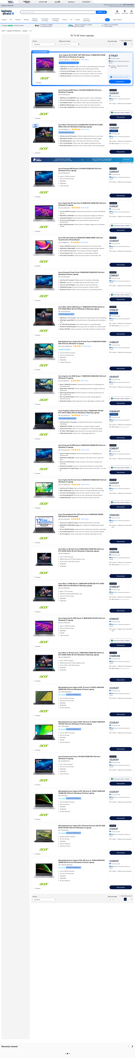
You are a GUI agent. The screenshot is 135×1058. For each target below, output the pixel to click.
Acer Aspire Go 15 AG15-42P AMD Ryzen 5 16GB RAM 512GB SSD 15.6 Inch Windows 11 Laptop (82, 56)
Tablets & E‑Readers (35, 19)
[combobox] (63, 12)
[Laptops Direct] (10, 2)
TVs (71, 19)
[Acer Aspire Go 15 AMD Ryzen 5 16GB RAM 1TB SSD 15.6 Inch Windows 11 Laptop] (44, 639)
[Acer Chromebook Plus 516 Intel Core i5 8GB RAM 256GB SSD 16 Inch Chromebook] (44, 535)
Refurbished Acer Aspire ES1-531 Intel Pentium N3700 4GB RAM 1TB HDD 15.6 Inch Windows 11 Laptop (81, 827)
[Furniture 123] (71, 2)
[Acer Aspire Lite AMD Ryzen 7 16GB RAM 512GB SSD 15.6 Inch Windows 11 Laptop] (44, 397)
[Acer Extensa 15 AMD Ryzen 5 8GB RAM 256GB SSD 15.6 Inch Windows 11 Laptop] (44, 466)
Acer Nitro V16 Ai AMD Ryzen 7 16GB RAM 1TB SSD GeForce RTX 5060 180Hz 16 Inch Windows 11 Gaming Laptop (81, 308)
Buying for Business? (7, 5)
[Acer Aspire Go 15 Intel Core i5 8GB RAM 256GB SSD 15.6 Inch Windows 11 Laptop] (44, 501)
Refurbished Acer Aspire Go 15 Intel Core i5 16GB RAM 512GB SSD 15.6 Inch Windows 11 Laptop (82, 343)
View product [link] (120, 81)
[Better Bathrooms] (57, 2)
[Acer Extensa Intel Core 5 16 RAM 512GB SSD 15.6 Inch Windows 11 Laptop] (44, 777)
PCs (11, 19)
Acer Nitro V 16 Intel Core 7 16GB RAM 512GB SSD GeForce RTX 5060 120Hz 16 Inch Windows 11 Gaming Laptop (81, 654)
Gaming (26, 19)
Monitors (18, 19)
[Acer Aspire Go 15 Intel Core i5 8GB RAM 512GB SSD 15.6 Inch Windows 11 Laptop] (44, 224)
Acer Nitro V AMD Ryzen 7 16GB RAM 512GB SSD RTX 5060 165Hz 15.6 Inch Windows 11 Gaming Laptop (81, 585)
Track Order (124, 13)
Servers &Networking (86, 19)
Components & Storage (55, 19)
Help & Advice (117, 19)
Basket (132, 13)
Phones (65, 19)
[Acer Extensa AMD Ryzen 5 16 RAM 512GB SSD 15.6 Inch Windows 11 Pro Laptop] (44, 190)
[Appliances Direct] (26, 2)
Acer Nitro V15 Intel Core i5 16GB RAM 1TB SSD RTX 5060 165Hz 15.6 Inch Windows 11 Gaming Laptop (80, 126)
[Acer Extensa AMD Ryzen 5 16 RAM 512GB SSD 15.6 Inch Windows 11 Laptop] (44, 111)
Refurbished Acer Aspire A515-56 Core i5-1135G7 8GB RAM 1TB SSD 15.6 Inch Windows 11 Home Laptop (81, 723)
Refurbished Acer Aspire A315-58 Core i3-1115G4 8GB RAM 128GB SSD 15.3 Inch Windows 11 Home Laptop (81, 861)
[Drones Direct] (42, 2)
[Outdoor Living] (86, 2)
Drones (78, 19)
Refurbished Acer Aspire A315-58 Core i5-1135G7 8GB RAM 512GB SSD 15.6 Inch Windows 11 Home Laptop (81, 792)
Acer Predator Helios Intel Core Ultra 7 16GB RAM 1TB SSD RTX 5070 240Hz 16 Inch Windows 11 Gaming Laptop (81, 412)
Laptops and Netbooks (13, 31)
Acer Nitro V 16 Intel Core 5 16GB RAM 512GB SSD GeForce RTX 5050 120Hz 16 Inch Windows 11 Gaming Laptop (81, 550)
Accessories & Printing (44, 19)
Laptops (4, 19)
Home (3, 31)
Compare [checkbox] (38, 82)
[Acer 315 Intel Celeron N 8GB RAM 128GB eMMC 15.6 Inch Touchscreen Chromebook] (44, 259)
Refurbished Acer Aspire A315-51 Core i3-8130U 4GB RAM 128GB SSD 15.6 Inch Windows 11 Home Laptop (81, 688)
